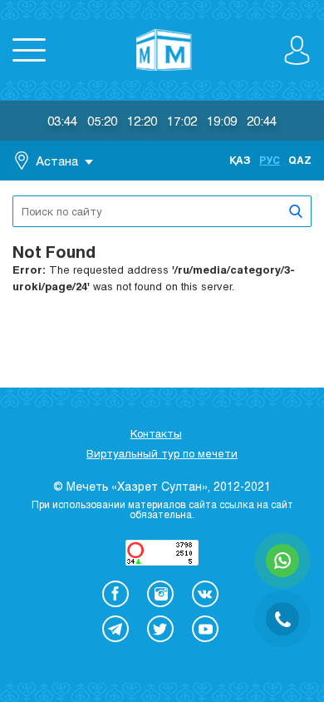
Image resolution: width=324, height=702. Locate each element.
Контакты (156, 433)
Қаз (240, 160)
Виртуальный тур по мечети (162, 453)
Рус (269, 160)
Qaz (300, 160)
